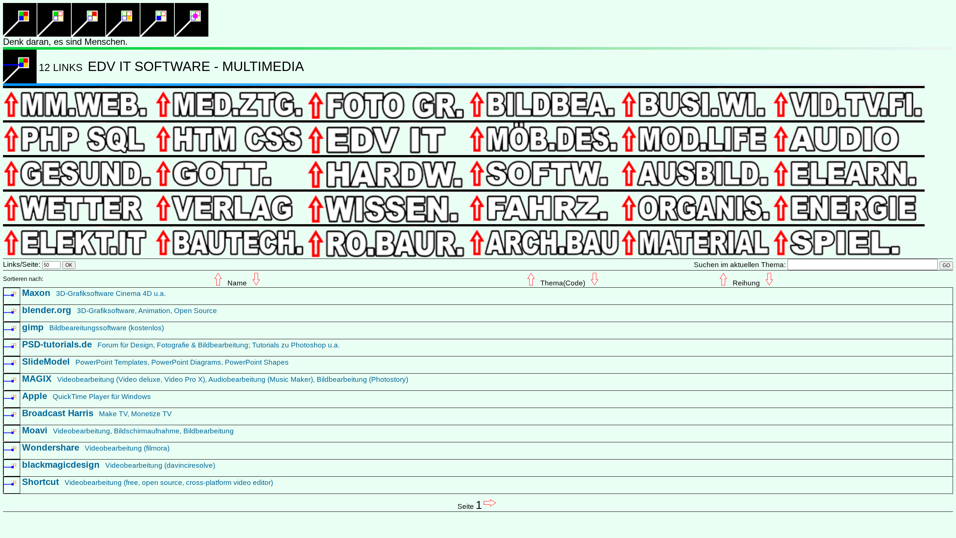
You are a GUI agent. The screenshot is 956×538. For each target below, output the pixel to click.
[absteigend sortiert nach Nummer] (20, 81)
